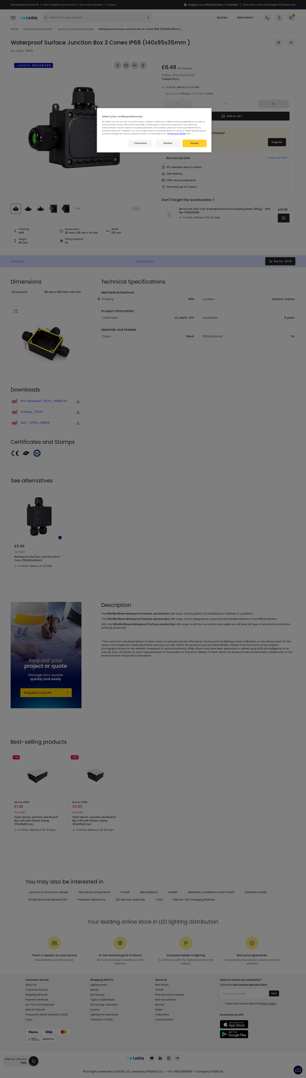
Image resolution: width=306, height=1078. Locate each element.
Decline (168, 143)
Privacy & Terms (176, 133)
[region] (154, 130)
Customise (140, 143)
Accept (194, 143)
